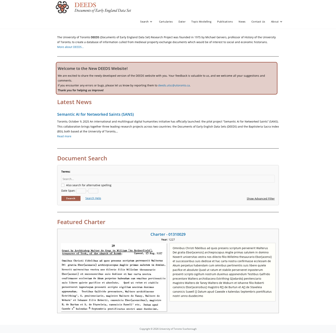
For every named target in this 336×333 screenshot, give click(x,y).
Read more (64, 136)
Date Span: (68, 190)
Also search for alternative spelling (88, 185)
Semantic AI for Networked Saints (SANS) (95, 114)
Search (70, 198)
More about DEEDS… (70, 47)
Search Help (93, 198)
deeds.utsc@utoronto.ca (174, 85)
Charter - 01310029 (168, 234)
